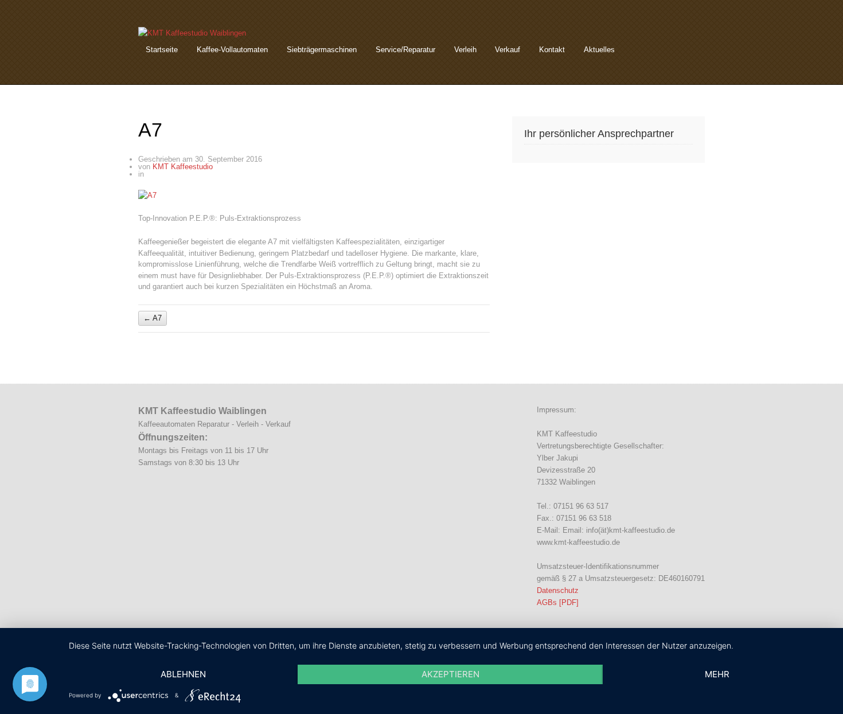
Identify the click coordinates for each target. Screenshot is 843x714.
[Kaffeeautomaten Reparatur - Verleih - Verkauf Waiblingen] (192, 33)
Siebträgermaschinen (322, 49)
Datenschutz (558, 590)
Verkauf (507, 49)
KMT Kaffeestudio (183, 166)
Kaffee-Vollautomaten (232, 49)
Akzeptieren (450, 674)
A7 (152, 318)
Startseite (162, 49)
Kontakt (552, 49)
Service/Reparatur (405, 49)
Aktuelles (599, 49)
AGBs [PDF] (558, 602)
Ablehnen (183, 674)
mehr (717, 674)
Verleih (465, 49)
